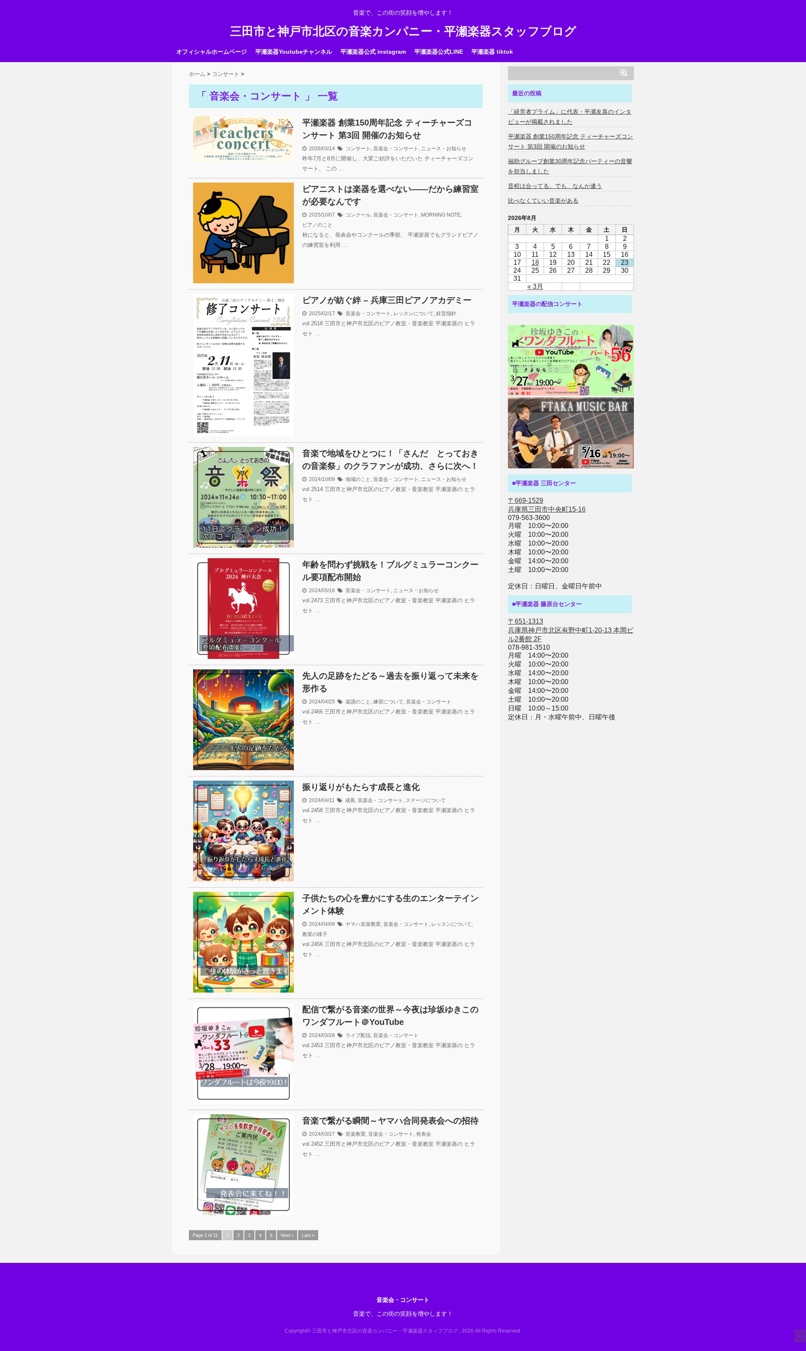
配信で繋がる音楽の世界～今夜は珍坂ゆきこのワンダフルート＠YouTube (390, 1016)
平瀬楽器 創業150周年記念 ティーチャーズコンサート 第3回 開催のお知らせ (387, 129)
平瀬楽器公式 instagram (373, 51)
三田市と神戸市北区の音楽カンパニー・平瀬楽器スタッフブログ (403, 31)
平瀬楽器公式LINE (438, 51)
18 (535, 262)
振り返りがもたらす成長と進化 (361, 787)
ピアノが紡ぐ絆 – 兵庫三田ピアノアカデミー (386, 300)
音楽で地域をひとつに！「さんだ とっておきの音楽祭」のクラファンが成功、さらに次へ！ (390, 459)
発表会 (423, 1134)
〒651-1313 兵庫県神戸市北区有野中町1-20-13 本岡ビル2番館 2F (570, 630)
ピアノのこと (317, 225)
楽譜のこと (358, 702)
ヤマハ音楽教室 (363, 924)
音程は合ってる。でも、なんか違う (555, 186)
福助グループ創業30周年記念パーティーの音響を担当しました (570, 166)
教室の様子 (314, 934)
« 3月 (535, 286)
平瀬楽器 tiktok (492, 51)
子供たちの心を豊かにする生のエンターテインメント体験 (390, 904)
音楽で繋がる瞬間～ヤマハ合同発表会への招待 (390, 1120)
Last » (308, 1235)
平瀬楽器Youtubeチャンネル (293, 51)
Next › (287, 1235)
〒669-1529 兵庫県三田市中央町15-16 (547, 505)
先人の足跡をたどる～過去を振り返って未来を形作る (390, 682)
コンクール (358, 215)
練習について (388, 702)
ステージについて (426, 800)
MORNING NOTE (441, 215)
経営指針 (446, 313)
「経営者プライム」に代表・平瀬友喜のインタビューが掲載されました (569, 116)
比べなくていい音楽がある (543, 200)
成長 (350, 800)
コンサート (358, 149)
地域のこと (358, 479)
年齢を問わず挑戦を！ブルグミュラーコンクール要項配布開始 (390, 571)
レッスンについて (413, 313)
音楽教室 (355, 1134)
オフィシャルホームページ (211, 51)
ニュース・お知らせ (443, 149)
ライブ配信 (358, 1035)
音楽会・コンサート (396, 149)
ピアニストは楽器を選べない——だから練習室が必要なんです (390, 195)
